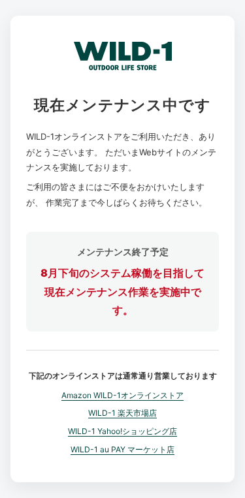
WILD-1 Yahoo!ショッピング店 (122, 431)
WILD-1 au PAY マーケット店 (122, 449)
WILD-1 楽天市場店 (122, 413)
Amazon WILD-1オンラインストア (122, 395)
